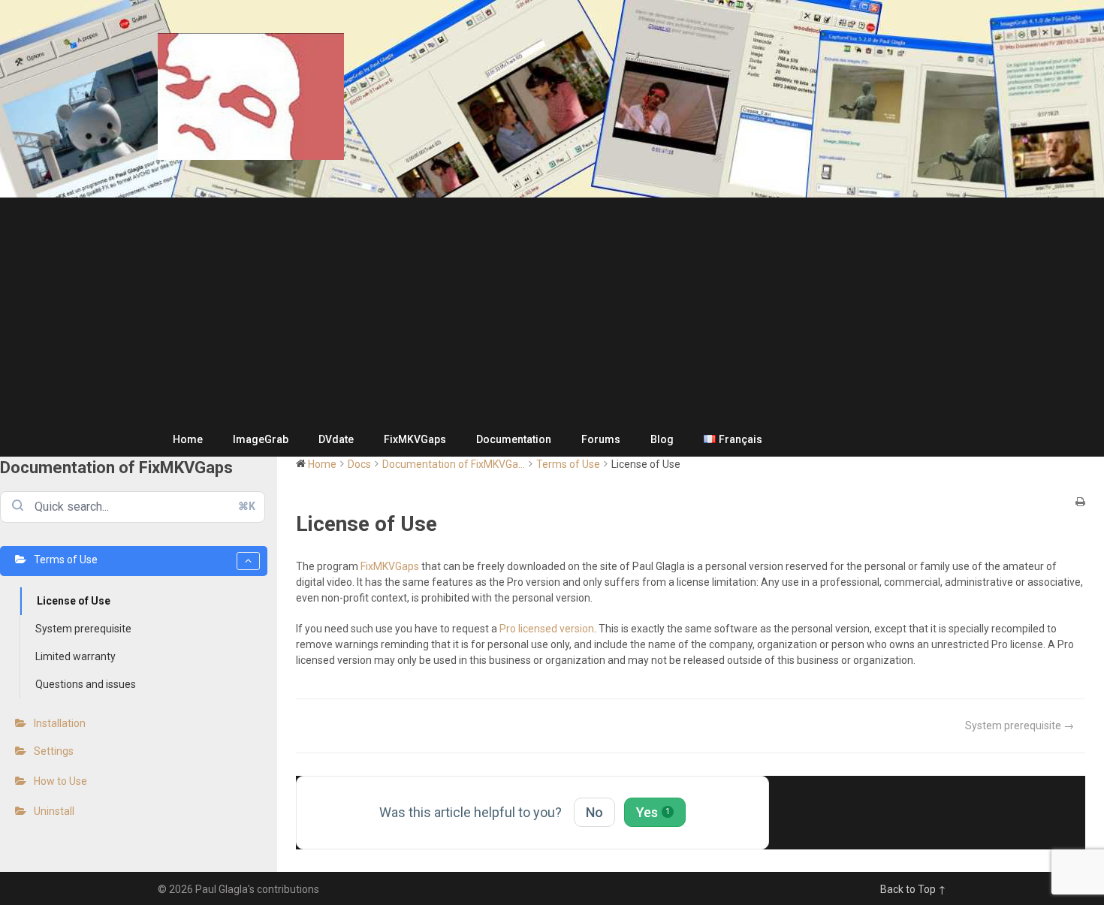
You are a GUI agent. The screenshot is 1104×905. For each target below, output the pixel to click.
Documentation (513, 439)
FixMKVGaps (415, 439)
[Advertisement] (552, 310)
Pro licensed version (546, 629)
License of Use (73, 601)
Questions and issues (85, 684)
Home (188, 439)
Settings (54, 751)
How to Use (60, 781)
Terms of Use (66, 560)
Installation (60, 723)
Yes (653, 812)
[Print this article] (1080, 503)
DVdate (336, 439)
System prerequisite (83, 629)
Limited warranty (75, 656)
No (594, 812)
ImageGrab (260, 439)
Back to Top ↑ (913, 889)
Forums (600, 439)
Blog (662, 439)
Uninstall (54, 811)
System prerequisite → (1019, 725)
